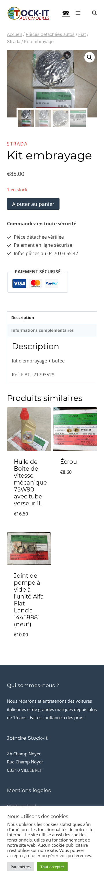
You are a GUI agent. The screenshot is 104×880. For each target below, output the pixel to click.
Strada (17, 144)
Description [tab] (22, 317)
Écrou (68, 461)
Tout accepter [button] (52, 866)
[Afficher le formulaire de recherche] (91, 13)
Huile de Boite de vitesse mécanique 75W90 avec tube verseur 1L (30, 482)
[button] (89, 57)
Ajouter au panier (33, 203)
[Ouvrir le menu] (78, 12)
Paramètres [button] (21, 866)
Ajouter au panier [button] (29, 524)
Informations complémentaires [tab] (42, 330)
